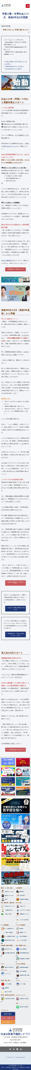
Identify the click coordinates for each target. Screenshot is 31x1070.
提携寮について (23, 932)
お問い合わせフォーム (9, 146)
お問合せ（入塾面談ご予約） (8, 1018)
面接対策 (22, 891)
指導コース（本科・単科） (7, 888)
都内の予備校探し (23, 936)
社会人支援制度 (6, 260)
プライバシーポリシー (20, 1057)
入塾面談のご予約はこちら (15, 269)
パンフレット (8, 973)
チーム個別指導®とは (9, 928)
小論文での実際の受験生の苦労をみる (16, 608)
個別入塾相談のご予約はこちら (16, 582)
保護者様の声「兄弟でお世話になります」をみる (16, 634)
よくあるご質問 (23, 940)
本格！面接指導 (23, 971)
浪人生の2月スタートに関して (14, 69)
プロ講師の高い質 (8, 910)
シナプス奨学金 (8, 984)
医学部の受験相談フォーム (8, 1022)
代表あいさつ (22, 906)
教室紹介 (22, 928)
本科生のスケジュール (9, 906)
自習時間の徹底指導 (24, 967)
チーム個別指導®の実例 (10, 936)
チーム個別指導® (5, 925)
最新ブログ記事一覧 (9, 967)
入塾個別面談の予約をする (16, 750)
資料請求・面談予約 (24, 1006)
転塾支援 (7, 988)
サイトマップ (10, 1057)
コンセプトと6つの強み (25, 910)
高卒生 (6, 891)
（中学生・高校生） (11, 895)
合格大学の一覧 (8, 949)
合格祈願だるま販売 (24, 998)
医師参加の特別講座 (24, 899)
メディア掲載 (22, 984)
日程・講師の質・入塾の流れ (7, 902)
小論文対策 (22, 895)
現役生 (6, 895)
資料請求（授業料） (8, 1014)
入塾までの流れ (8, 914)
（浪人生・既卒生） (11, 891)
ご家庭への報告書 (8, 932)
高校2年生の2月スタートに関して (15, 66)
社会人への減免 (8, 991)
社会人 (6, 899)
